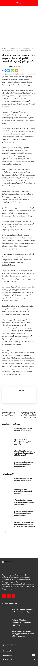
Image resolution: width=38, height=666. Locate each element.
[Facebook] (4, 70)
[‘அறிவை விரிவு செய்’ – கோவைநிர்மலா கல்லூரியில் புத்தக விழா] (7, 442)
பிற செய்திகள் (11, 48)
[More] (16, 70)
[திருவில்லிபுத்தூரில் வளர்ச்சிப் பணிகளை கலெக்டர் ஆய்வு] (7, 431)
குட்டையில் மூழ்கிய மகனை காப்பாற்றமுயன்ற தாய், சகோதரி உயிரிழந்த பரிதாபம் (24, 453)
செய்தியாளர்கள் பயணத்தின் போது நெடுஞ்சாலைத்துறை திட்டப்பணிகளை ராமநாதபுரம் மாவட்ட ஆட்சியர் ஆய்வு (28, 414)
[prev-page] (3, 532)
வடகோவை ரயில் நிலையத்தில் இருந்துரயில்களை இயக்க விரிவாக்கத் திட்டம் (24, 464)
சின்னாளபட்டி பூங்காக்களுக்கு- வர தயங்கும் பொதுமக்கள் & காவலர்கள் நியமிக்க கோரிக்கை (24, 524)
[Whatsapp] (12, 70)
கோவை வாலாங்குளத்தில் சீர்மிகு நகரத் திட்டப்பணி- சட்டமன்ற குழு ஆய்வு (8, 414)
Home (4, 48)
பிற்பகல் (11, 66)
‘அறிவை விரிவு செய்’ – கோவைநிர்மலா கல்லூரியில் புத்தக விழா (23, 442)
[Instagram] (9, 596)
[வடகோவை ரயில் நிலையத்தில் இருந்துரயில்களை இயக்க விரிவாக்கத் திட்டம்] (7, 464)
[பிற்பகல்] (4, 66)
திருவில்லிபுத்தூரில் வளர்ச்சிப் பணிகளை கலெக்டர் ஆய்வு (23, 430)
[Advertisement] (19, 26)
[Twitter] (8, 70)
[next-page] (6, 532)
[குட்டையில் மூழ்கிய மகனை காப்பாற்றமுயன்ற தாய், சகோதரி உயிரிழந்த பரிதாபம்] (7, 453)
